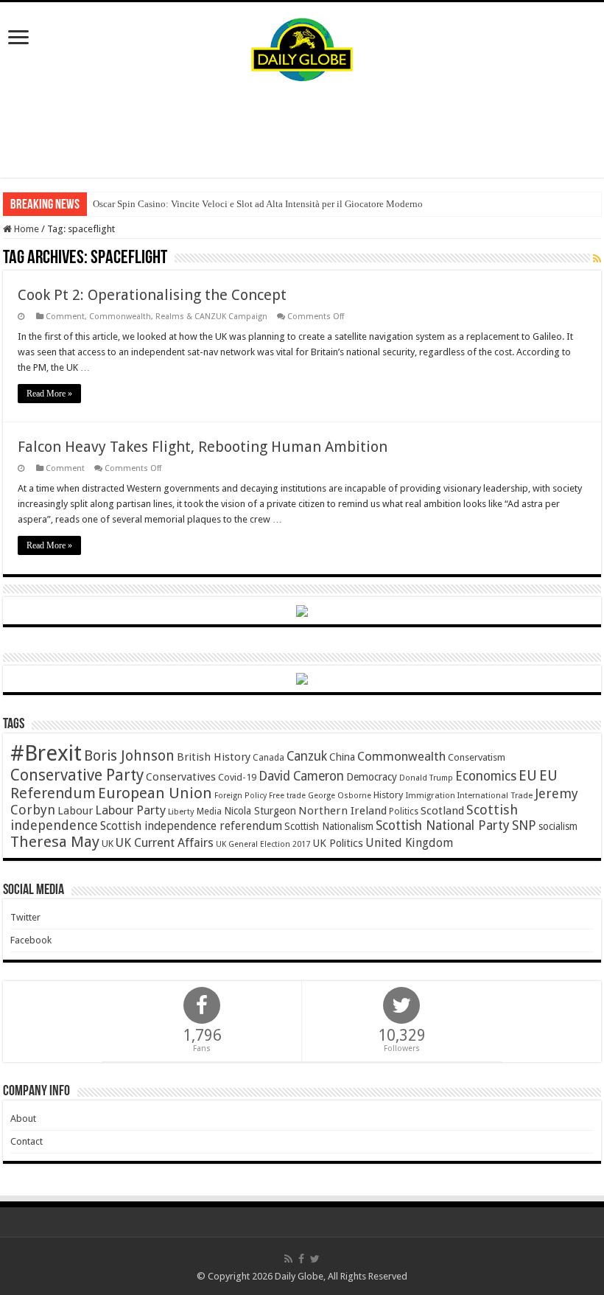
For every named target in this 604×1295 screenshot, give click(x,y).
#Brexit (46, 753)
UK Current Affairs (165, 843)
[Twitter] (315, 1259)
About (23, 1118)
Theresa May (54, 842)
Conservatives (181, 776)
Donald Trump (426, 778)
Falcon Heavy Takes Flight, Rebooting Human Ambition (202, 446)
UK (107, 843)
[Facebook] (301, 1259)
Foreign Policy (240, 795)
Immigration (430, 795)
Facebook (31, 940)
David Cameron (301, 776)
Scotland (442, 810)
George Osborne (339, 795)
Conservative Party (77, 775)
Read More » (49, 393)
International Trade (495, 795)
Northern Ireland (342, 810)
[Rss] (288, 1259)
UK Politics (337, 843)
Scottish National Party (443, 825)
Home (25, 228)
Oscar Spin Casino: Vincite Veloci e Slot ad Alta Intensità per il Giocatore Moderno (258, 203)
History (388, 794)
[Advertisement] (302, 130)
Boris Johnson (129, 755)
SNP (524, 825)
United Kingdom (409, 843)
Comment (65, 316)
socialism (557, 826)
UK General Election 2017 (263, 844)
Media (209, 811)
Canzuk (307, 756)
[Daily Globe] (302, 46)
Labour (75, 810)
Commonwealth (401, 756)
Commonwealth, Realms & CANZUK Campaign (178, 316)
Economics (485, 776)
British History (213, 757)
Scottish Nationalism (328, 826)
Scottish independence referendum (191, 826)
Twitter (25, 917)
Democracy (371, 777)
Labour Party (130, 810)
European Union (155, 793)
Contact (26, 1141)
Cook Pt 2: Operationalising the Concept (152, 295)
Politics (403, 811)
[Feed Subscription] (597, 259)
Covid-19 (237, 777)
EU (528, 775)
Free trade (287, 795)
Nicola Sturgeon (260, 811)
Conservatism (476, 757)
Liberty (181, 811)
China (342, 757)
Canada (268, 758)
